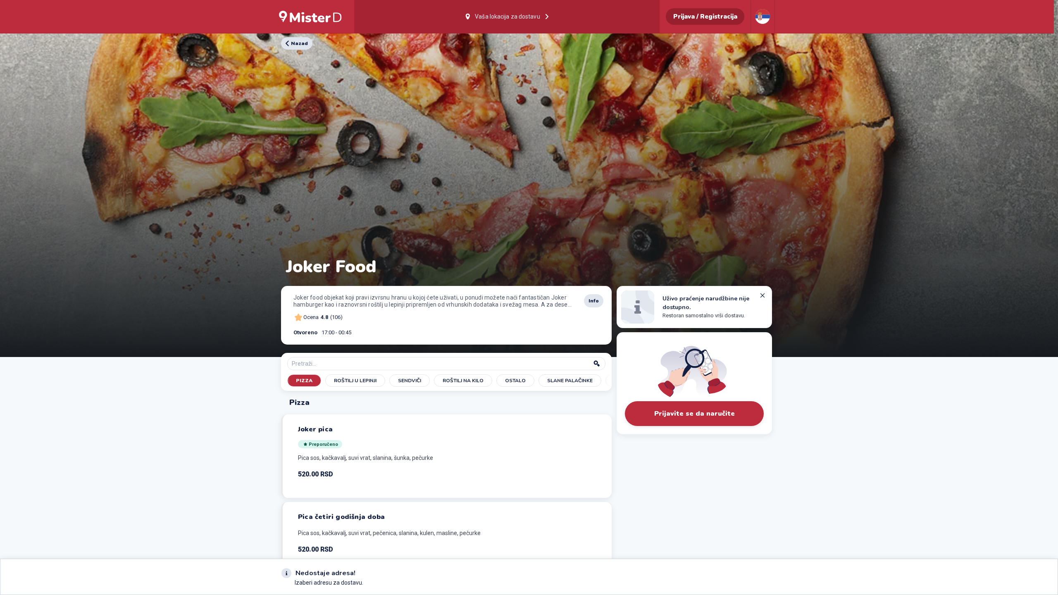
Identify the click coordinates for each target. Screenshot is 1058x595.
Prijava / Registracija (705, 16)
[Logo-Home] (310, 16)
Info (594, 301)
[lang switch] (762, 16)
